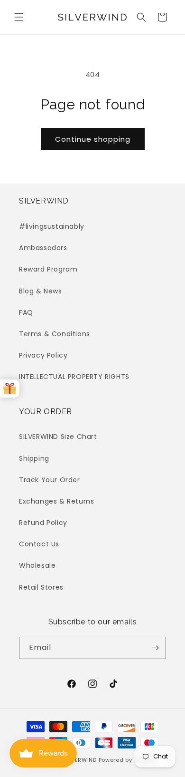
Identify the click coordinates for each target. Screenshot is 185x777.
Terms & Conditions (54, 334)
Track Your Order (49, 480)
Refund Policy (43, 522)
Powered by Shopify (127, 760)
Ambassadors (43, 248)
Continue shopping (92, 139)
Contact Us (39, 544)
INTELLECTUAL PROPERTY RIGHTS (74, 376)
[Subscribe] (155, 648)
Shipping (34, 458)
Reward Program (48, 269)
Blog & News (40, 291)
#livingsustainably (51, 226)
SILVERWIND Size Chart (58, 436)
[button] (19, 17)
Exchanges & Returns (56, 501)
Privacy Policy (43, 355)
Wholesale (37, 565)
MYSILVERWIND (75, 760)
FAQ (26, 312)
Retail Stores (41, 587)
